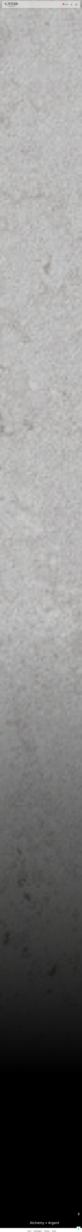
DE (66, 5)
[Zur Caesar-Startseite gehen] (11, 4)
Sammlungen (37, 1231)
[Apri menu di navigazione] (76, 4)
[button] (79, 1214)
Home (29, 1231)
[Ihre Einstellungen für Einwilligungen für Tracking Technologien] (78, 1228)
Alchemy (46, 1231)
